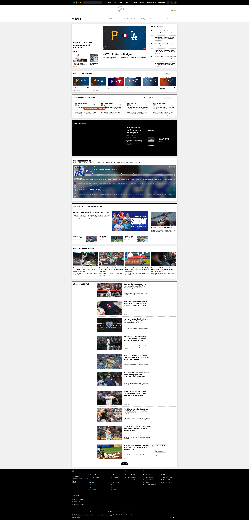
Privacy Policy (106, 511)
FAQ (86, 511)
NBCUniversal (78, 513)
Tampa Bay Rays (161, 451)
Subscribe (74, 481)
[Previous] (94, 51)
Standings (150, 19)
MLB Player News (113, 19)
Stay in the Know (75, 476)
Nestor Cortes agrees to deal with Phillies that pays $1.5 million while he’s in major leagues (136, 357)
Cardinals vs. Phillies (113, 87)
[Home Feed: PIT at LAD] (98, 81)
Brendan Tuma (157, 53)
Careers (77, 511)
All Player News (167, 97)
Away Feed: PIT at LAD (78, 87)
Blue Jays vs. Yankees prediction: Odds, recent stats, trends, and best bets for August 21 (84, 269)
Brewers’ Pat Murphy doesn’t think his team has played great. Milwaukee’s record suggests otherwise (136, 374)
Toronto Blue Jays (161, 445)
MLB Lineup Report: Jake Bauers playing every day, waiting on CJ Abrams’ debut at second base (165, 51)
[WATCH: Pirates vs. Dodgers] (124, 38)
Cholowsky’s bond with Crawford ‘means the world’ (129, 238)
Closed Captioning (82, 511)
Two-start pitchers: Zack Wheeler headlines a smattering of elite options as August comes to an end (165, 31)
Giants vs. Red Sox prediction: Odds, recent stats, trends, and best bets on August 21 (165, 57)
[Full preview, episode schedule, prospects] (163, 219)
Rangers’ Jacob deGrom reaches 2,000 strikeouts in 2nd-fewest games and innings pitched (135, 338)
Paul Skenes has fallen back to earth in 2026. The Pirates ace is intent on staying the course (137, 411)
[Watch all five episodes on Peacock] (130, 221)
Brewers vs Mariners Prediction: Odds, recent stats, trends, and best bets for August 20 (111, 269)
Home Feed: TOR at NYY (148, 87)
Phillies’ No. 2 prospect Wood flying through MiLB (78, 238)
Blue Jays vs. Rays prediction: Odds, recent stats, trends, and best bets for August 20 (137, 447)
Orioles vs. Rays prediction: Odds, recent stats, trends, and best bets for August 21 (165, 38)
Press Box (96, 511)
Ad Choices (101, 511)
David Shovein (157, 33)
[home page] (76, 2)
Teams (103, 19)
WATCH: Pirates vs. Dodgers (117, 54)
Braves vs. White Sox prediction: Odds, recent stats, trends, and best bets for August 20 (162, 269)
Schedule (169, 19)
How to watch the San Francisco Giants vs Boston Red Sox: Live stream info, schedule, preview (135, 303)
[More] (168, 2)
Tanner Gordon (161, 103)
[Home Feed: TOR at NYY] (150, 81)
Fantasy (136, 19)
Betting (143, 19)
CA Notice (121, 511)
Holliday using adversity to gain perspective (103, 238)
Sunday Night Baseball (126, 19)
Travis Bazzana (82, 103)
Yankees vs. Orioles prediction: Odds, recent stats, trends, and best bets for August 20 (137, 269)
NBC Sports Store (91, 511)
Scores (162, 19)
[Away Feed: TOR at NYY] (133, 81)
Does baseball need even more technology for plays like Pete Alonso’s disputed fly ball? (135, 286)
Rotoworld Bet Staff (158, 40)
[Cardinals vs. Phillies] (116, 81)
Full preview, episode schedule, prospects (161, 227)
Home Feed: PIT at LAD (96, 87)
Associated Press (158, 66)
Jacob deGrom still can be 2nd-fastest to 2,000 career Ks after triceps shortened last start (135, 393)
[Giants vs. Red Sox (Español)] (168, 81)
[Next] (97, 51)
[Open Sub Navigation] (110, 2)
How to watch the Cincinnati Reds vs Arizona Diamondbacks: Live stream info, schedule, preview (137, 321)
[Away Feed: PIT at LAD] (81, 81)
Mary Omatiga (126, 314)
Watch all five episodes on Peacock (91, 212)
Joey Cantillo (134, 103)
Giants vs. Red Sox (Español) (164, 87)
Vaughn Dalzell (102, 275)
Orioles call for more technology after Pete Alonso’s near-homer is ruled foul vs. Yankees (137, 428)
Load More (124, 463)
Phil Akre (153, 235)
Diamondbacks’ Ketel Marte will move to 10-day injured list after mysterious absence (165, 64)
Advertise (73, 511)
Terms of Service (126, 511)
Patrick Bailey (108, 103)
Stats (156, 19)
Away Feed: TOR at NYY (131, 87)
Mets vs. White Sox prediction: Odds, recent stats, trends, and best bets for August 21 (164, 44)
